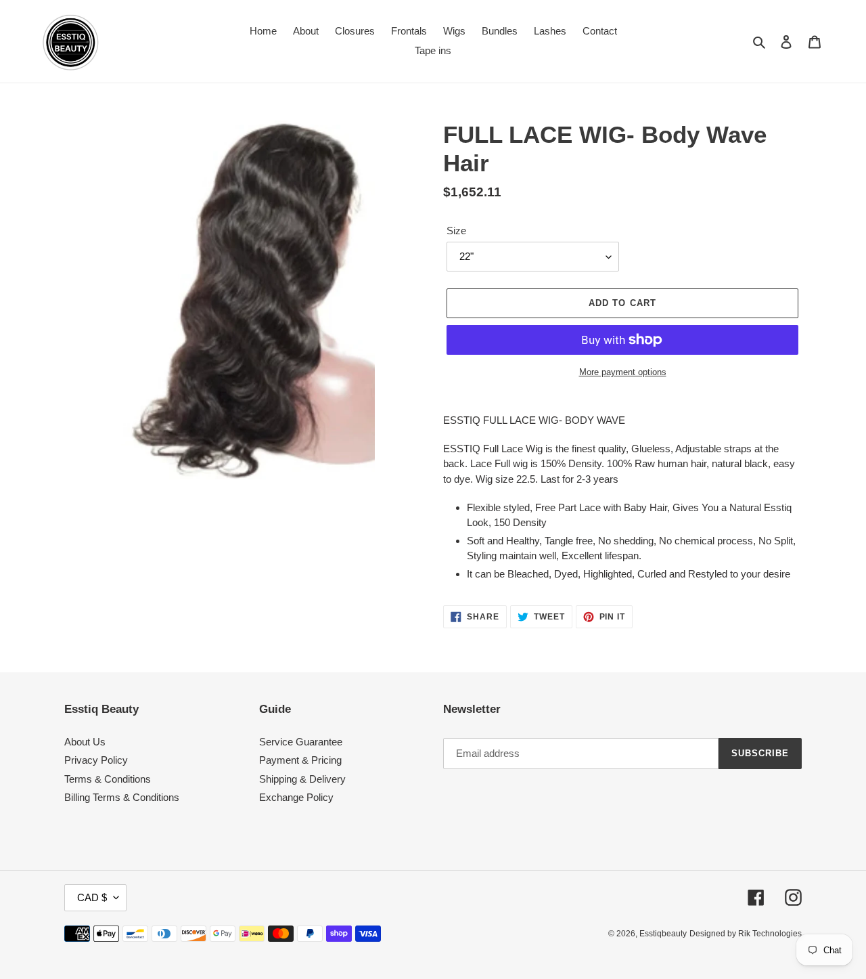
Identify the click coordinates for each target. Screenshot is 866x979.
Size (456, 230)
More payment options (622, 372)
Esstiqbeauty (663, 933)
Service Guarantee (300, 741)
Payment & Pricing (300, 760)
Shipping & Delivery (302, 779)
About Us (85, 741)
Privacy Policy (96, 760)
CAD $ (92, 897)
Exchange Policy (296, 797)
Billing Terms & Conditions (121, 797)
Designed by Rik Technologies (745, 933)
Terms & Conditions (107, 779)
